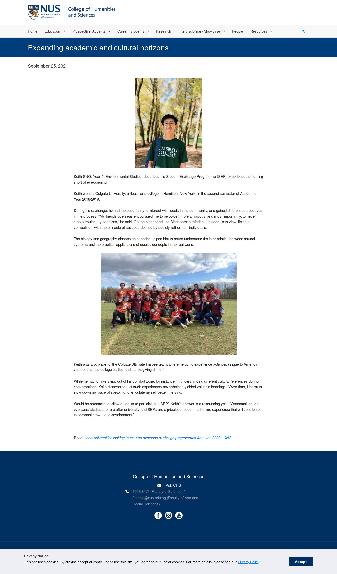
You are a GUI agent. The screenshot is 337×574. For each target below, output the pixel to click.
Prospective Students (88, 31)
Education (52, 31)
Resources (258, 31)
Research (163, 31)
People (237, 31)
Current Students (130, 31)
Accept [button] (301, 562)
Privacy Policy (248, 562)
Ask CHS (173, 485)
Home (32, 31)
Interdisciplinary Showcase (199, 31)
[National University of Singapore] (44, 11)
